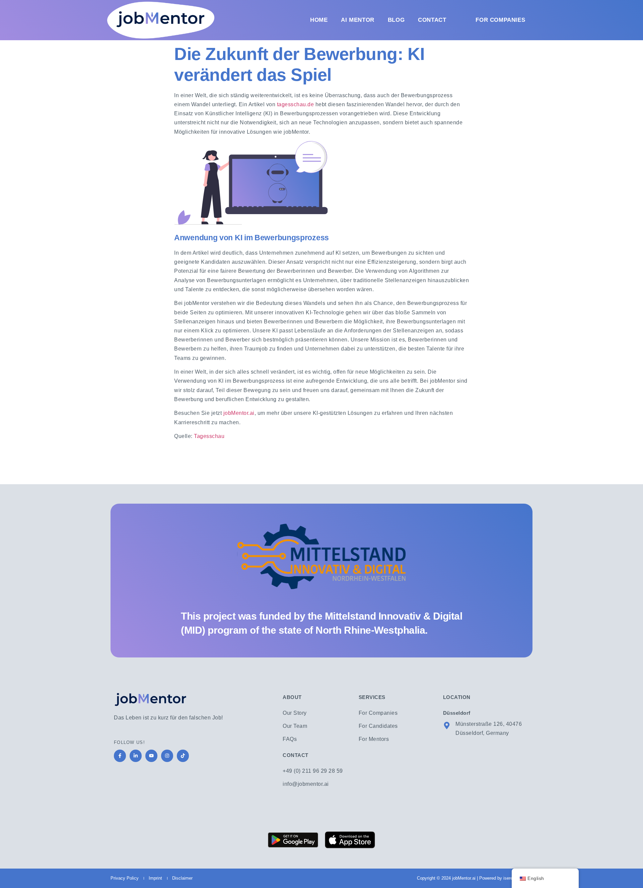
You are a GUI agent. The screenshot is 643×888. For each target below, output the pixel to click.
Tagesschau (209, 436)
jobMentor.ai (239, 413)
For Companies (500, 20)
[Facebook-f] (120, 756)
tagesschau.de (295, 104)
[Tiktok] (183, 756)
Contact (432, 20)
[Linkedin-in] (136, 756)
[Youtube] (151, 756)
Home (319, 20)
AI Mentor (357, 20)
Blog (396, 20)
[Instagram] (167, 756)
